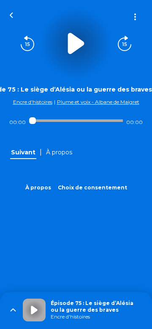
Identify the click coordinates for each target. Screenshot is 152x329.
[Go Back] (11, 14)
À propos (38, 187)
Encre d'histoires (32, 102)
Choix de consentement (92, 187)
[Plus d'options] (135, 16)
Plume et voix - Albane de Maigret (98, 102)
